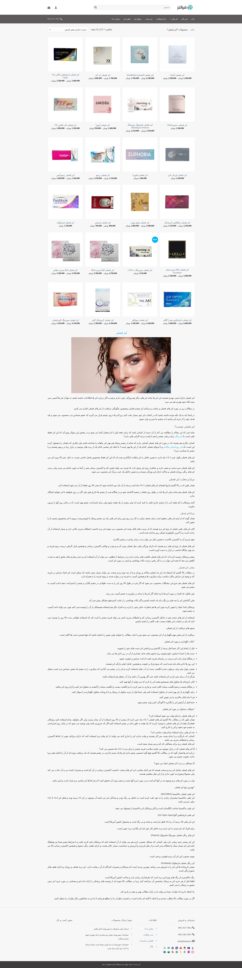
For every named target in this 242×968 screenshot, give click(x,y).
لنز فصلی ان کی (102, 75)
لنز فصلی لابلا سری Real (102, 270)
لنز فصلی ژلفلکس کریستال (177, 222)
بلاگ (151, 946)
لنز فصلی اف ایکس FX (65, 125)
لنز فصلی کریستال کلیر (103, 320)
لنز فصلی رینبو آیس (65, 175)
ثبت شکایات (148, 935)
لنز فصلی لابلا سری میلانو (65, 270)
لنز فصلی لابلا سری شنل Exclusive (177, 271)
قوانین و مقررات (146, 941)
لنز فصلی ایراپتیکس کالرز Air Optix (65, 76)
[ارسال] (95, 7)
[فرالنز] (185, 7)
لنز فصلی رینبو (103, 175)
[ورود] (55, 7)
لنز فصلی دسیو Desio (177, 125)
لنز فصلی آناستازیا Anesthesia (139, 75)
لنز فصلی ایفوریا (140, 175)
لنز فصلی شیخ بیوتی (140, 222)
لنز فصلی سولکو (140, 320)
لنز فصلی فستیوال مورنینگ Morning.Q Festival (140, 126)
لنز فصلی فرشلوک (65, 222)
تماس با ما (116, 19)
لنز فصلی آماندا (177, 75)
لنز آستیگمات (161, 19)
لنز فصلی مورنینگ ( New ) (140, 270)
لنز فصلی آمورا (103, 125)
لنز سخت (148, 19)
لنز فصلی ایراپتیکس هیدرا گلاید (177, 320)
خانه (193, 19)
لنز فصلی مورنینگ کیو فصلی (65, 320)
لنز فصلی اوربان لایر (177, 175)
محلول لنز (137, 19)
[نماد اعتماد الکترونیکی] (64, 932)
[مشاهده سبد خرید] (48, 7)
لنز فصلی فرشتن (103, 222)
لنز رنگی (184, 19)
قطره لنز (127, 19)
